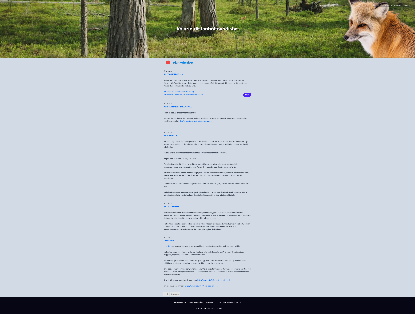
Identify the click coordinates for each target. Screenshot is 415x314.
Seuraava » (175, 294)
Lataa (247, 95)
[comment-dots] (168, 62)
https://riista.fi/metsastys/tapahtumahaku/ (195, 121)
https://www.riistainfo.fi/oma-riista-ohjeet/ (201, 286)
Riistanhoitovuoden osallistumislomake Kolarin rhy (183, 95)
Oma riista (168, 246)
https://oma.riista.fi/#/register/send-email (213, 280)
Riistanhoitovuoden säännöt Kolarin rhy (179, 91)
